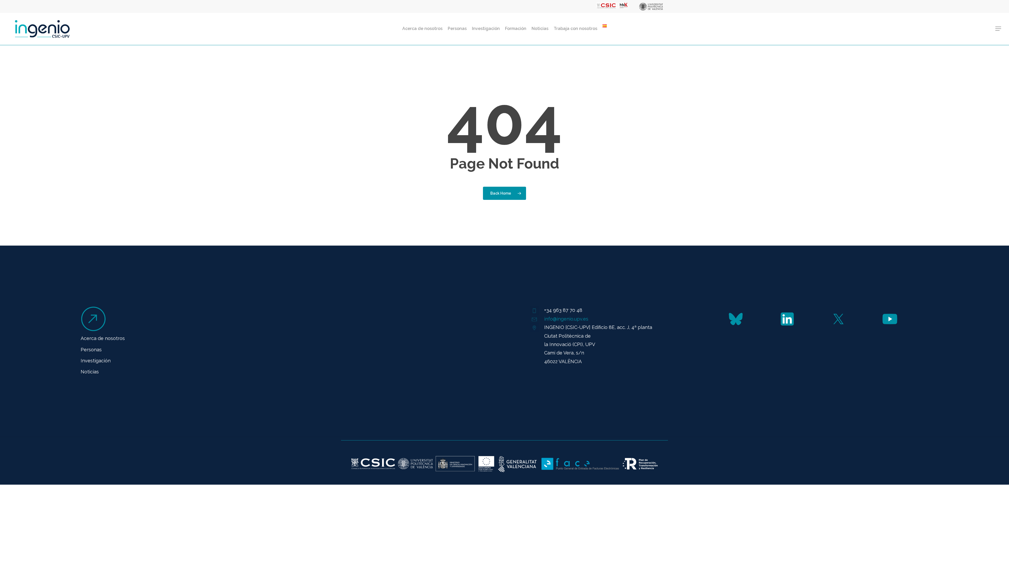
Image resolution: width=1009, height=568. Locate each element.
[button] (998, 29)
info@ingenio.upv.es (566, 319)
